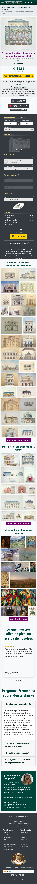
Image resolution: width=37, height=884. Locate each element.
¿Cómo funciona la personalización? (18, 704)
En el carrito (19, 236)
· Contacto (5, 835)
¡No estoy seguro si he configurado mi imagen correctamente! (17, 761)
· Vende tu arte (24, 835)
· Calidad (22, 837)
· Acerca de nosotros (8, 849)
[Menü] (2, 3)
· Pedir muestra (24, 847)
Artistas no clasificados (24, 7)
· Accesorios (23, 844)
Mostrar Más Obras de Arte (18, 619)
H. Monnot (7, 9)
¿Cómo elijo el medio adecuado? (17, 753)
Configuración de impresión (20, 76)
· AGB (4, 839)
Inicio (3, 7)
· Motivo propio (24, 832)
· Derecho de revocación (9, 844)
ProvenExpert (14, 672)
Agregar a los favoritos (20, 106)
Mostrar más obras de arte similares (18, 440)
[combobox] (19, 129)
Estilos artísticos (11, 7)
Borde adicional (7, 127)
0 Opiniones (22, 110)
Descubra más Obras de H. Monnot (18, 524)
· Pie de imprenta (7, 837)
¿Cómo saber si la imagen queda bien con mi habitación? (17, 744)
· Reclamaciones (7, 847)
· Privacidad (6, 842)
